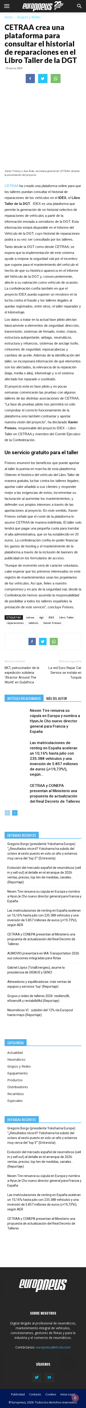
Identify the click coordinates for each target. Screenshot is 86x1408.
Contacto (35, 1394)
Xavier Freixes (52, 623)
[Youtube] (49, 1377)
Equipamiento (17, 1073)
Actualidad (15, 1052)
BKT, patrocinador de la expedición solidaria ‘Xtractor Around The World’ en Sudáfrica (22, 675)
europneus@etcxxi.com (53, 1347)
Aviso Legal (67, 1394)
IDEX (51, 617)
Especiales (15, 1100)
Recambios (15, 1094)
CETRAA (11, 186)
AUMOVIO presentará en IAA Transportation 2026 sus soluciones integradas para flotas (43, 955)
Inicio (8, 17)
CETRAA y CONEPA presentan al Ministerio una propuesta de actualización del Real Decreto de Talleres (41, 939)
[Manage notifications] (75, 1398)
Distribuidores (17, 1087)
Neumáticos (16, 1059)
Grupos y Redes (29, 17)
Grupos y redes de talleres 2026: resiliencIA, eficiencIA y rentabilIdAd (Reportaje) (38, 998)
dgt (41, 617)
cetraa (30, 617)
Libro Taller (66, 617)
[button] (79, 6)
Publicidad (18, 1394)
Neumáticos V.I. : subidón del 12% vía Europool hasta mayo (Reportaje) (40, 1012)
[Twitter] (37, 1377)
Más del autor (56, 698)
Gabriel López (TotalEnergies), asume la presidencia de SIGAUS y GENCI (36, 970)
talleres (33, 623)
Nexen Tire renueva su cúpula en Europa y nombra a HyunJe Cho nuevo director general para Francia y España (55, 721)
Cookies (50, 1394)
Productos (15, 1080)
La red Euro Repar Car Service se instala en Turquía (64, 673)
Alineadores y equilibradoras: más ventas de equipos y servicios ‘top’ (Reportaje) (39, 984)
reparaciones (15, 623)
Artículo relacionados (24, 698)
